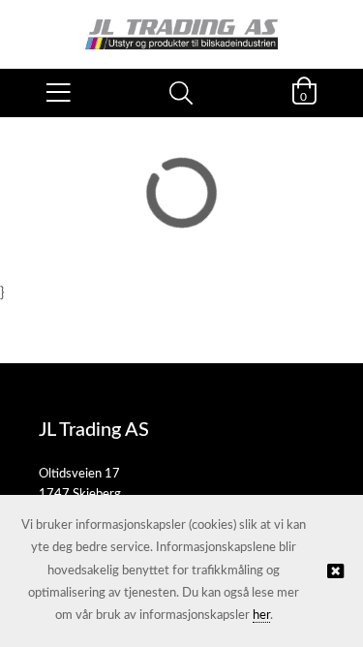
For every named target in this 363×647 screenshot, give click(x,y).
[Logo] (181, 24)
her (261, 615)
